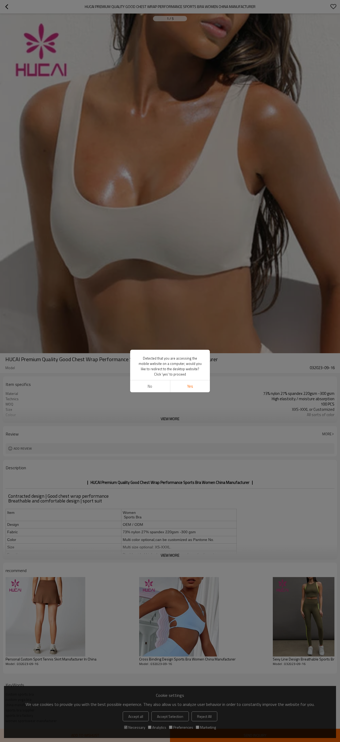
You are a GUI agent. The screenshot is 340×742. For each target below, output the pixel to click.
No (150, 386)
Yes (190, 386)
